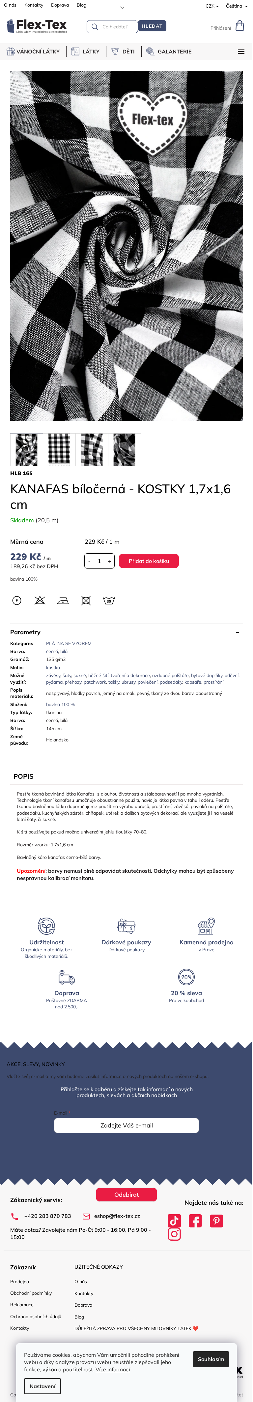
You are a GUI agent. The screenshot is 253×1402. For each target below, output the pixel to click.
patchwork (95, 682)
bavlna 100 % (60, 704)
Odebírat (126, 1194)
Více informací (113, 1369)
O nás (10, 5)
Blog (81, 5)
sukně (79, 675)
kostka (53, 667)
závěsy (53, 675)
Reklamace (22, 1305)
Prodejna (19, 1282)
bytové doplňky (206, 675)
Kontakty (33, 5)
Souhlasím (211, 1359)
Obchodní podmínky (31, 1293)
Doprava (60, 5)
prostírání (213, 682)
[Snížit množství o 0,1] (90, 561)
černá (52, 651)
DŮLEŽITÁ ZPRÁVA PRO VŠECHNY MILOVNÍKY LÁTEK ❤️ (136, 1328)
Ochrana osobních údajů (35, 1317)
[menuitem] (36, 51)
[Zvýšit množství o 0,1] (109, 561)
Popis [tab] (24, 776)
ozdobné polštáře (170, 675)
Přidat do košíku (149, 561)
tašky (113, 682)
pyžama (54, 682)
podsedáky (171, 682)
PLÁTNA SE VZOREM (69, 643)
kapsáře (192, 682)
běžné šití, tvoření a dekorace (119, 675)
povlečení (147, 682)
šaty (67, 675)
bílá (64, 651)
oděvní (232, 675)
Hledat (152, 26)
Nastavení (42, 1386)
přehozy (73, 682)
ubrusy (128, 682)
